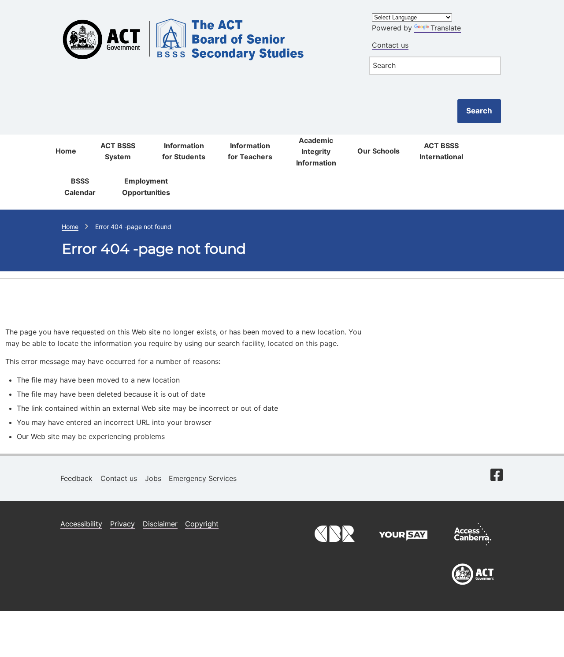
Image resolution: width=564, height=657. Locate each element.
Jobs (153, 478)
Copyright (202, 523)
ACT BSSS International (441, 151)
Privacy (122, 523)
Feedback (76, 478)
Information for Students (183, 151)
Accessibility (81, 523)
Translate (445, 27)
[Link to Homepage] (205, 14)
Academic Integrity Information (316, 151)
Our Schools (378, 150)
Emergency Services (203, 478)
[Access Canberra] (473, 547)
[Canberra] (333, 547)
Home (66, 150)
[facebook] (496, 476)
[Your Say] (403, 547)
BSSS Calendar (80, 186)
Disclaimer (160, 523)
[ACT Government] (473, 588)
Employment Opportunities (146, 186)
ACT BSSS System (117, 151)
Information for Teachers (250, 151)
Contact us (390, 45)
